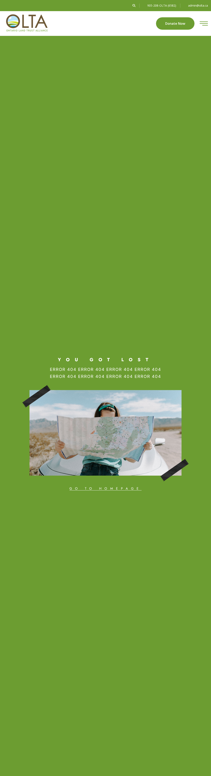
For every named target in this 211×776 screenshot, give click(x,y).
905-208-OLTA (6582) (161, 5)
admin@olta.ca (198, 5)
